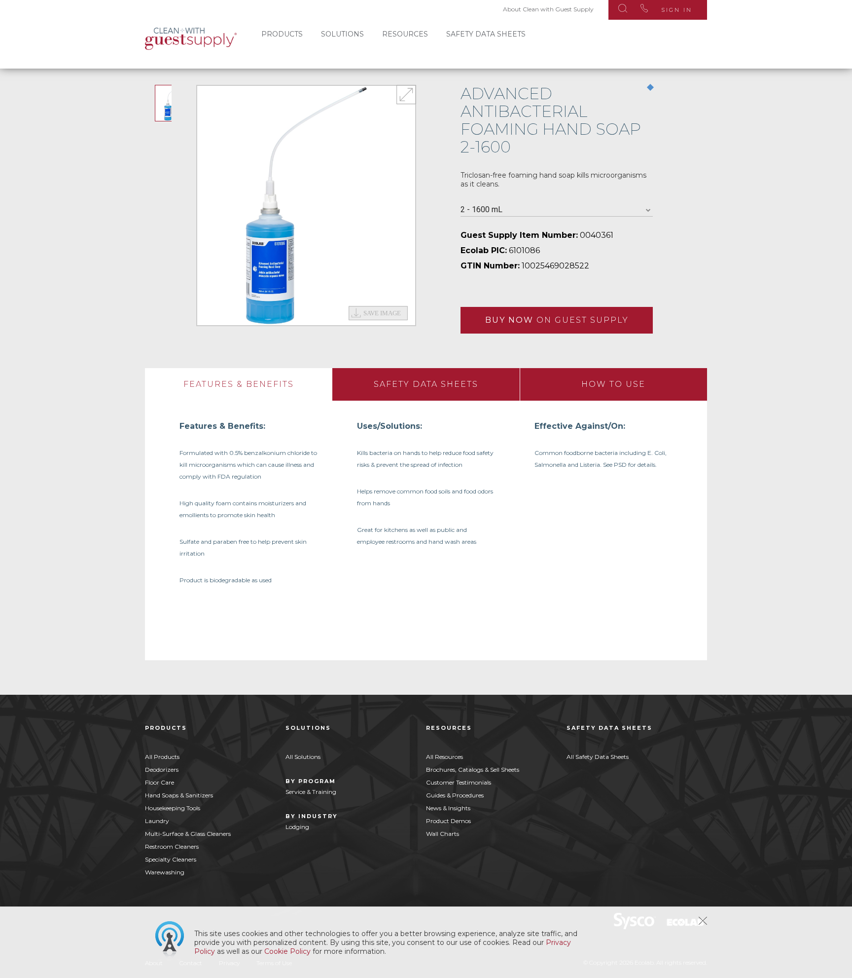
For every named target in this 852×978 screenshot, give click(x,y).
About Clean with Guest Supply (548, 9)
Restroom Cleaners (172, 846)
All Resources (444, 756)
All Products (162, 756)
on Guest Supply (557, 320)
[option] (306, 205)
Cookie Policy (287, 951)
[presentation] (238, 384)
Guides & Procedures (455, 795)
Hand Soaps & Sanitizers (179, 795)
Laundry (157, 821)
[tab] (238, 384)
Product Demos (448, 821)
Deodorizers (161, 769)
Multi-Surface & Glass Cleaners (188, 833)
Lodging (297, 826)
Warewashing (164, 872)
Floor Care (159, 782)
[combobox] (557, 210)
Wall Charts (442, 833)
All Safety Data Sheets (598, 756)
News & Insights (448, 808)
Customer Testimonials (458, 782)
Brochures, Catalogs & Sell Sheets (472, 769)
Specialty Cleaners (170, 859)
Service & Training (310, 791)
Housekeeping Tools (172, 808)
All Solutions (302, 756)
